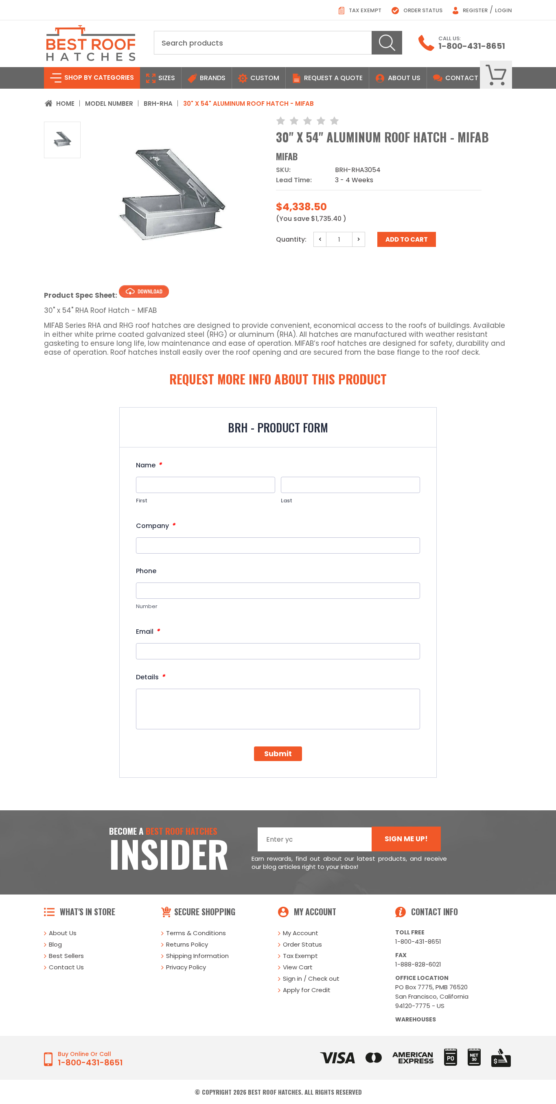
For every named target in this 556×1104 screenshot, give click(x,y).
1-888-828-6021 (418, 964)
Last (286, 500)
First (141, 500)
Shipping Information (197, 955)
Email (148, 631)
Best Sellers (66, 955)
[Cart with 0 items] (496, 75)
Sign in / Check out (311, 978)
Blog (55, 944)
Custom (264, 78)
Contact (461, 78)
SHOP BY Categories (98, 77)
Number (147, 606)
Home (65, 103)
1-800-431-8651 (471, 46)
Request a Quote (332, 78)
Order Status (422, 10)
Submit (278, 753)
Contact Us (66, 967)
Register (475, 10)
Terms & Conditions (196, 933)
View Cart (298, 967)
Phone (146, 571)
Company (155, 525)
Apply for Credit (307, 990)
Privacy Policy (186, 967)
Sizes (166, 78)
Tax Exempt (364, 10)
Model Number (109, 103)
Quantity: (291, 239)
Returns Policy (187, 944)
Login (503, 10)
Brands (211, 78)
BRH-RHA (158, 103)
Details (150, 677)
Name (149, 465)
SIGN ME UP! (406, 839)
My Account (300, 933)
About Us (404, 78)
